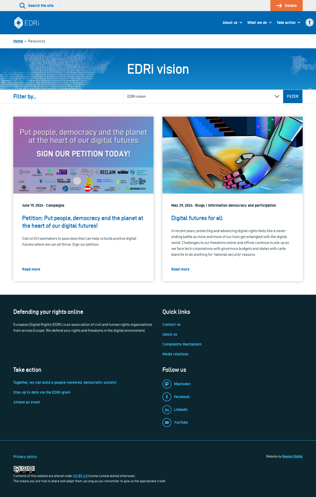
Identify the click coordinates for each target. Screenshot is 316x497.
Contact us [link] (171, 324)
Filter (292, 96)
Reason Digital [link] (292, 456)
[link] (309, 22)
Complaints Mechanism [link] (182, 344)
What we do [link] (257, 22)
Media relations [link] (175, 354)
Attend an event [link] (26, 402)
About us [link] (230, 22)
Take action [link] (286, 22)
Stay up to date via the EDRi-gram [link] (41, 392)
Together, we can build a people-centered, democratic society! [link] (65, 382)
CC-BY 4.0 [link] (80, 476)
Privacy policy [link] (25, 457)
